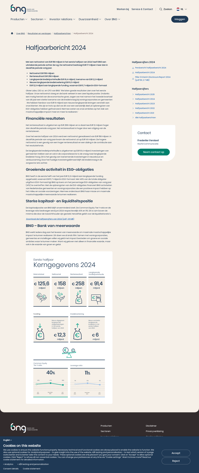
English (6, 440)
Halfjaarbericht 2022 (145, 108)
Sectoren (105, 431)
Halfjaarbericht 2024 (145, 72)
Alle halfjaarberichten (145, 117)
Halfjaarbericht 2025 (145, 94)
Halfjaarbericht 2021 (144, 113)
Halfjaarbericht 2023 (145, 103)
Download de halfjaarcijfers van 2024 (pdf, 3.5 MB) (50, 219)
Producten (106, 425)
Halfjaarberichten (62, 33)
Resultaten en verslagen (39, 33)
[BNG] (24, 9)
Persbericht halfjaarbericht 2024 (150, 67)
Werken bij (123, 9)
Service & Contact (142, 9)
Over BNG (20, 33)
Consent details (11, 469)
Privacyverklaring (155, 431)
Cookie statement (31, 469)
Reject (176, 461)
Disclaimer (151, 425)
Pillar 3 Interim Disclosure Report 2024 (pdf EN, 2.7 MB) (153, 78)
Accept (176, 453)
